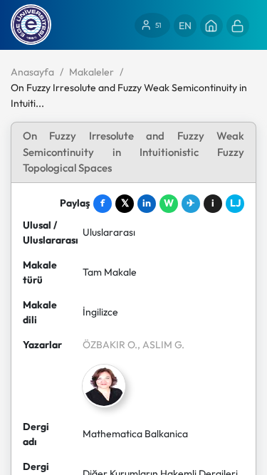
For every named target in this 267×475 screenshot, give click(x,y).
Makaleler (91, 72)
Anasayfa (32, 72)
